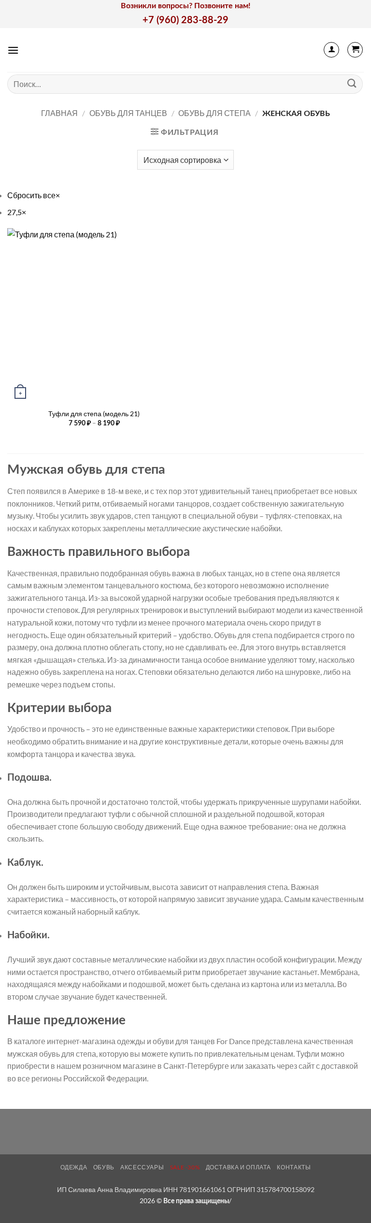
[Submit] (352, 83)
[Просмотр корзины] (355, 50)
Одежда (73, 1167)
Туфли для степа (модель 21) (94, 413)
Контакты (294, 1167)
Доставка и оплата (238, 1167)
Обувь (103, 1167)
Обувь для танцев (128, 112)
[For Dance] (185, 50)
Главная (59, 112)
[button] (13, 50)
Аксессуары (142, 1167)
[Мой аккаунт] (331, 50)
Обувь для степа (214, 112)
